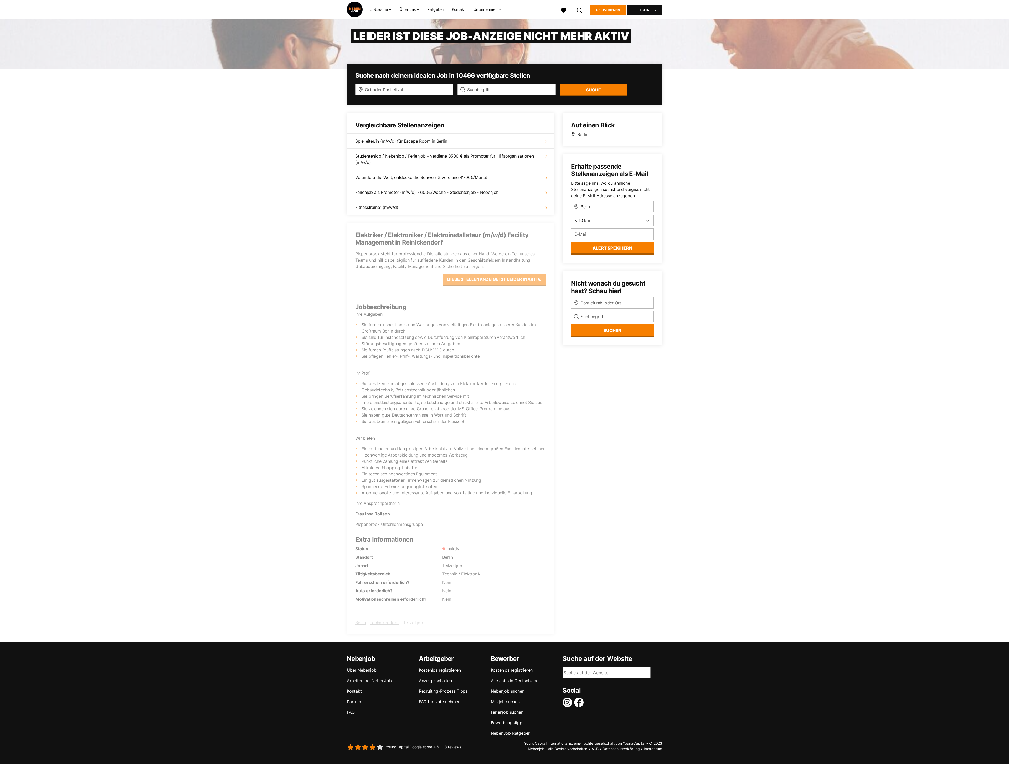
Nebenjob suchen (507, 691)
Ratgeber (435, 9)
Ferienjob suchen (507, 712)
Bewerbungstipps (507, 722)
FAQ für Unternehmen (439, 701)
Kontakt (459, 9)
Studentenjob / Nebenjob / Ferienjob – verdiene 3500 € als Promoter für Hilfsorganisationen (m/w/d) (444, 159)
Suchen (612, 330)
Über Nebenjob (361, 670)
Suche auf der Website (597, 658)
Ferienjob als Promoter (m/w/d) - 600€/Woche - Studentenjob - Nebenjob (427, 192)
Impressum (653, 748)
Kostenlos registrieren (440, 670)
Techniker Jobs (384, 622)
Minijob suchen (505, 701)
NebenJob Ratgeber (510, 733)
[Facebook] (580, 702)
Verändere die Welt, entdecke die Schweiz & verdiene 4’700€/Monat (421, 177)
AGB (595, 748)
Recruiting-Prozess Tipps (443, 691)
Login (645, 10)
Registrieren (608, 10)
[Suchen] (580, 9)
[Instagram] (568, 702)
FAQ (350, 712)
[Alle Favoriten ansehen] (563, 9)
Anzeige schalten (435, 680)
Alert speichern (612, 248)
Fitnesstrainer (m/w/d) (376, 207)
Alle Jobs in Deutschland (515, 680)
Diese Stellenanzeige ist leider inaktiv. (494, 279)
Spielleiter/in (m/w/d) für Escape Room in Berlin (401, 141)
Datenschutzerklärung (621, 748)
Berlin (360, 622)
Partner (354, 701)
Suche (593, 89)
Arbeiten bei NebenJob (369, 680)
